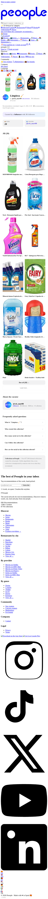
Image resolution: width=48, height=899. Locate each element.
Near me (29, 57)
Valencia (8, 544)
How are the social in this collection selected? (24, 449)
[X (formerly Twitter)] (24, 776)
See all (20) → (24, 382)
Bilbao (7, 548)
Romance (8, 596)
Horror (7, 594)
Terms (7, 632)
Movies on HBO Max (13, 567)
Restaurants (21, 28)
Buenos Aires (10, 554)
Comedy (8, 588)
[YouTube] (24, 823)
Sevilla (7, 546)
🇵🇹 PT (14, 71)
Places (14, 30)
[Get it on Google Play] (31, 636)
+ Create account (20, 45)
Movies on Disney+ (12, 571)
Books (35, 28)
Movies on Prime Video (13, 569)
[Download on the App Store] (12, 636)
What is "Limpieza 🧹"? (24, 422)
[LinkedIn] (24, 870)
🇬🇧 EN (8, 71)
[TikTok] (24, 729)
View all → (9, 556)
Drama (7, 586)
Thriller (8, 590)
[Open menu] (2, 4)
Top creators (6, 62)
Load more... (24, 388)
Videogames (13, 40)
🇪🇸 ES (3, 71)
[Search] (27, 45)
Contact (4, 66)
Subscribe (26, 485)
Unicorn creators (11, 608)
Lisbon (7, 550)
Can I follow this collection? (24, 443)
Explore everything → (13, 531)
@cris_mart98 (17, 98)
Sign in (11, 45)
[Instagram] (24, 683)
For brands (30, 62)
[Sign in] (29, 45)
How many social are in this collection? (24, 436)
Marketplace (18, 62)
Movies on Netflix (11, 565)
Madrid (7, 540)
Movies (5, 28)
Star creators (9, 606)
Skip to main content (8, 2)
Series (12, 28)
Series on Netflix (11, 573)
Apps (32, 40)
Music (29, 28)
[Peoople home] (24, 21)
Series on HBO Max (12, 575)
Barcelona (9, 542)
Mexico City (9, 552)
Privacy (8, 630)
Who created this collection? (24, 429)
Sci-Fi (7, 592)
